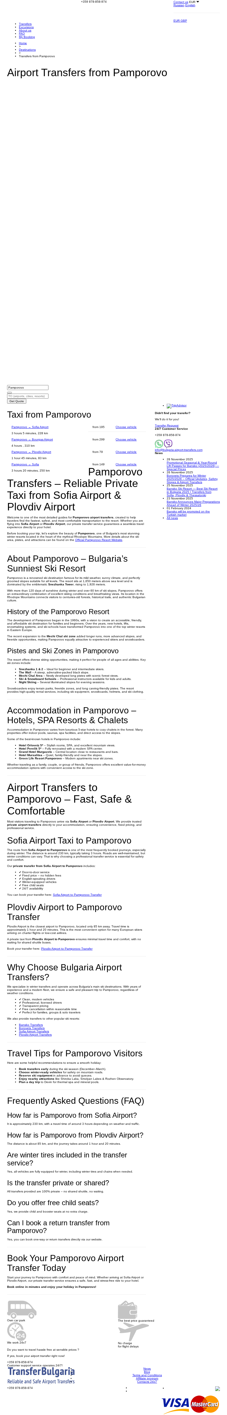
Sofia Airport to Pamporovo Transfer (77, 894)
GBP (184, 20)
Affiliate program (147, 1378)
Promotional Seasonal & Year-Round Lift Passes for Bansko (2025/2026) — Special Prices (193, 466)
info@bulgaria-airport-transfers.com (178, 449)
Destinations (27, 49)
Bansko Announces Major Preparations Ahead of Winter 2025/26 (193, 503)
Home (23, 43)
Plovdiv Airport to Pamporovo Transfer (67, 948)
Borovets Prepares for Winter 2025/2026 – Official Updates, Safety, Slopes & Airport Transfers (192, 479)
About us (25, 30)
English (190, 5)
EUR (177, 20)
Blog (147, 1372)
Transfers (25, 23)
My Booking (27, 37)
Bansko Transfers (31, 1024)
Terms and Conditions (147, 1375)
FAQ (22, 33)
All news (172, 518)
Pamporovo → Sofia (25, 464)
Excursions (26, 27)
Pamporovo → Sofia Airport (30, 427)
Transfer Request (167, 425)
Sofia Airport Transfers (34, 1031)
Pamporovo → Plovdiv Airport (31, 451)
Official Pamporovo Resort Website (98, 540)
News (147, 1368)
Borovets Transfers (32, 1028)
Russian (179, 5)
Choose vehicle (126, 427)
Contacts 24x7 (147, 1381)
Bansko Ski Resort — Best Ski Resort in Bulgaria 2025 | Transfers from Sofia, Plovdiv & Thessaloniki (192, 492)
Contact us (181, 2)
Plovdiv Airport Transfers (35, 1034)
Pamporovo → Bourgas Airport (32, 439)
